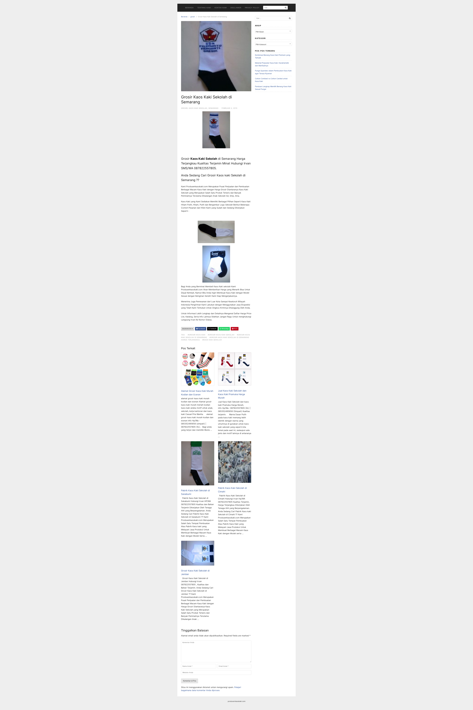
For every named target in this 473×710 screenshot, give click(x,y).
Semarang (213, 108)
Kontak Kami (221, 8)
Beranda (189, 8)
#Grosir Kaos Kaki (196, 335)
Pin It (235, 329)
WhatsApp (225, 329)
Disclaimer (235, 8)
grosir (192, 17)
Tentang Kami (204, 8)
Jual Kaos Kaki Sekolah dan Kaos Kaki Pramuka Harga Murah (232, 394)
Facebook (201, 329)
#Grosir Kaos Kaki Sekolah (221, 335)
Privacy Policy (252, 8)
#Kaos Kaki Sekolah (212, 340)
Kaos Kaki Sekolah (198, 108)
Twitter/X (213, 329)
